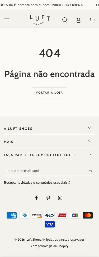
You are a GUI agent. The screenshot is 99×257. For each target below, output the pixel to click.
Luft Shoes (33, 239)
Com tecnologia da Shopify (49, 246)
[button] (65, 20)
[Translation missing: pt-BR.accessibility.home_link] (40, 20)
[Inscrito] (92, 171)
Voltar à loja (49, 92)
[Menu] (7, 20)
